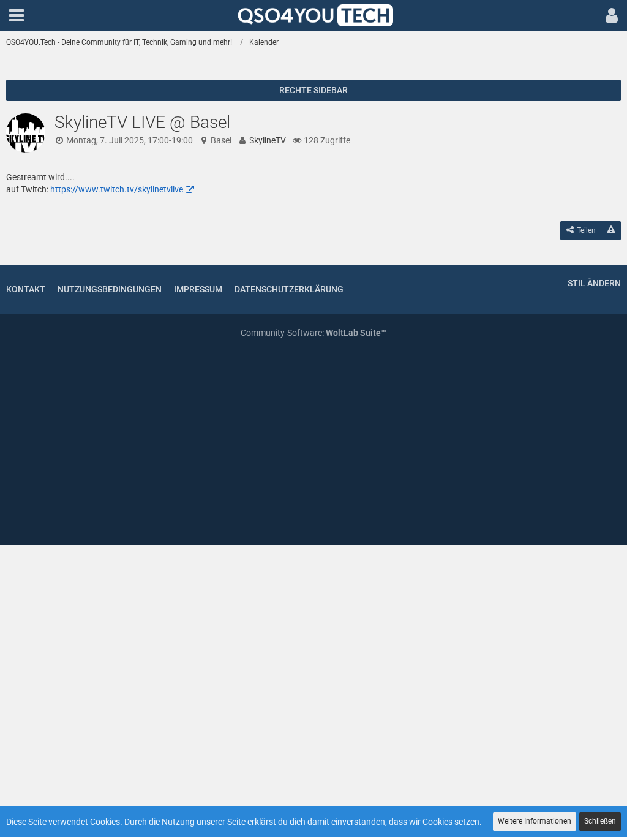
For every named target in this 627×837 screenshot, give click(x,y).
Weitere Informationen (534, 821)
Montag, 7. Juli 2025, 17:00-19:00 (129, 140)
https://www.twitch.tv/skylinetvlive (116, 189)
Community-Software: (313, 333)
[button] (16, 15)
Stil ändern (594, 283)
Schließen (600, 821)
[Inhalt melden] (611, 230)
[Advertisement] (313, 443)
